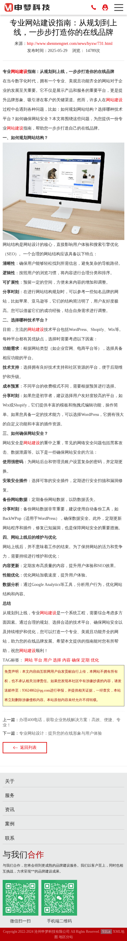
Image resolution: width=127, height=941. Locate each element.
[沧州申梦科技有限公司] (27, 7)
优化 (95, 660)
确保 (76, 660)
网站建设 (19, 71)
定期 (85, 660)
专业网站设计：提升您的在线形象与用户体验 (60, 733)
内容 (66, 660)
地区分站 (66, 937)
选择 (57, 660)
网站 (29, 660)
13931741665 (93, 7)
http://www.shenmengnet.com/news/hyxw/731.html (70, 43)
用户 (47, 660)
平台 (38, 660)
